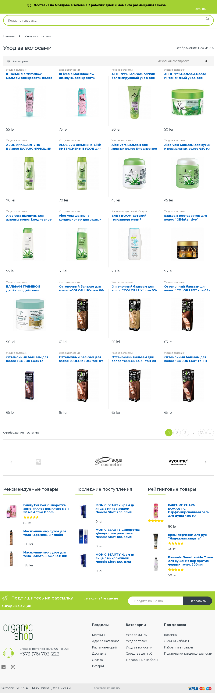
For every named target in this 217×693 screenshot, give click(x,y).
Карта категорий (104, 647)
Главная (9, 36)
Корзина (170, 635)
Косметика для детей (124, 211)
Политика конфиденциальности (188, 653)
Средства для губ (139, 653)
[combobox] (102, 20)
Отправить (198, 601)
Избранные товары (178, 647)
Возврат (98, 666)
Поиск (207, 20)
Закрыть (200, 9)
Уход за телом (136, 641)
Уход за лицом (136, 635)
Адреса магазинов (106, 641)
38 (202, 433)
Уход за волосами (16, 69)
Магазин (98, 635)
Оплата (97, 660)
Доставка (99, 653)
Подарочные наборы (142, 660)
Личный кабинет (176, 641)
